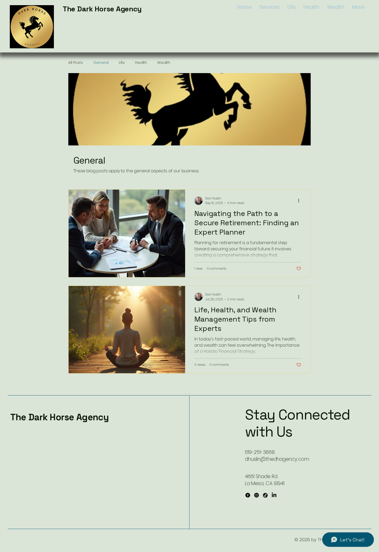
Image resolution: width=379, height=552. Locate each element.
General (101, 62)
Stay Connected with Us (297, 423)
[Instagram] (256, 495)
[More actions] (300, 201)
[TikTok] (265, 495)
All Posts (75, 62)
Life (122, 62)
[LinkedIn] (274, 495)
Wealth (163, 62)
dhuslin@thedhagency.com (277, 459)
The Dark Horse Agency (102, 8)
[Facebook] (248, 495)
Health (141, 62)
